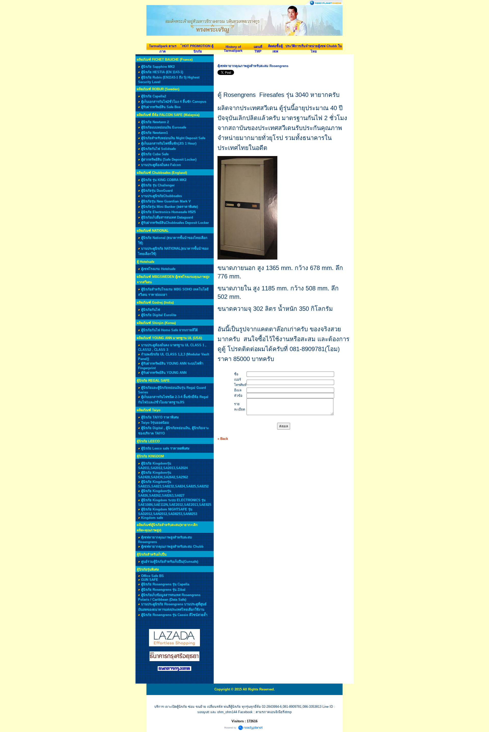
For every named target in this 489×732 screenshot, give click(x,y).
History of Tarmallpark (233, 49)
